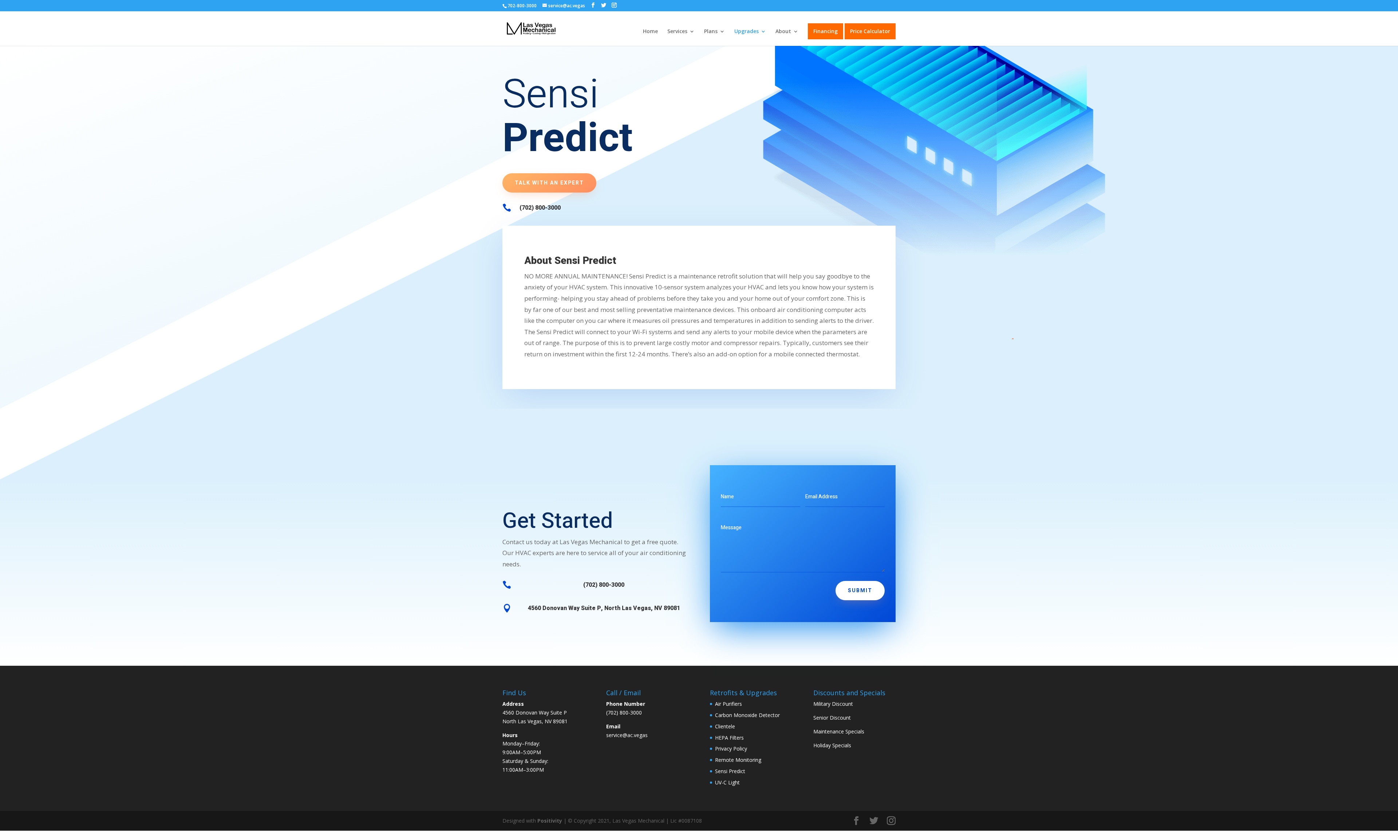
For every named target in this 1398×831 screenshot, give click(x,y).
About (783, 32)
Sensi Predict (730, 771)
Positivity (549, 820)
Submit (860, 590)
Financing (825, 31)
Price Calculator (870, 31)
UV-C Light (727, 782)
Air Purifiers (728, 703)
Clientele (725, 726)
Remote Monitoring (738, 759)
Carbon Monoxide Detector (747, 715)
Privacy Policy (731, 748)
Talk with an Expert (549, 183)
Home (650, 32)
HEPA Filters (729, 737)
